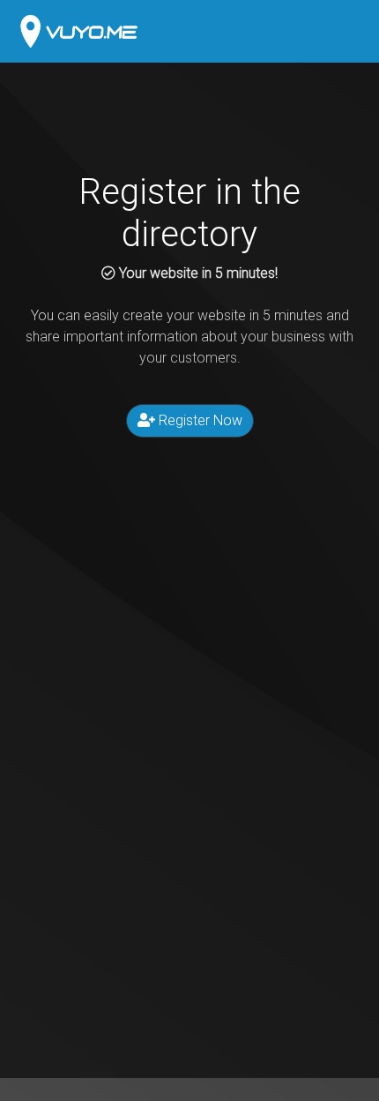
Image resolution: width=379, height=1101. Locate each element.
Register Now (198, 420)
